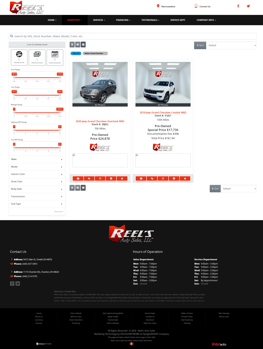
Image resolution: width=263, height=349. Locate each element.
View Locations (168, 6)
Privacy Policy (187, 316)
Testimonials (149, 20)
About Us (39, 316)
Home (51, 20)
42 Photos (100, 104)
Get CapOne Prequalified (113, 313)
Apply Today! (113, 316)
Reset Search (59, 211)
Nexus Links (224, 316)
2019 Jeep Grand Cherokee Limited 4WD (163, 112)
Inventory (74, 20)
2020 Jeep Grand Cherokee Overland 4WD (100, 121)
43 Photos (163, 104)
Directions (150, 320)
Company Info (206, 20)
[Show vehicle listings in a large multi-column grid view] (77, 44)
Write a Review (113, 323)
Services (98, 20)
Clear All (76, 53)
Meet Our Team (150, 323)
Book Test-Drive (76, 320)
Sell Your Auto (76, 316)
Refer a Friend (187, 313)
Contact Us (205, 6)
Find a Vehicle (76, 313)
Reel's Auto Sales (146, 330)
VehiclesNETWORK (129, 333)
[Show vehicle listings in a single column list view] (72, 44)
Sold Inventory (187, 320)
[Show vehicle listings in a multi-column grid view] (83, 44)
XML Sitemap (224, 313)
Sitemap (187, 323)
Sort (201, 45)
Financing (122, 20)
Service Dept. (178, 20)
